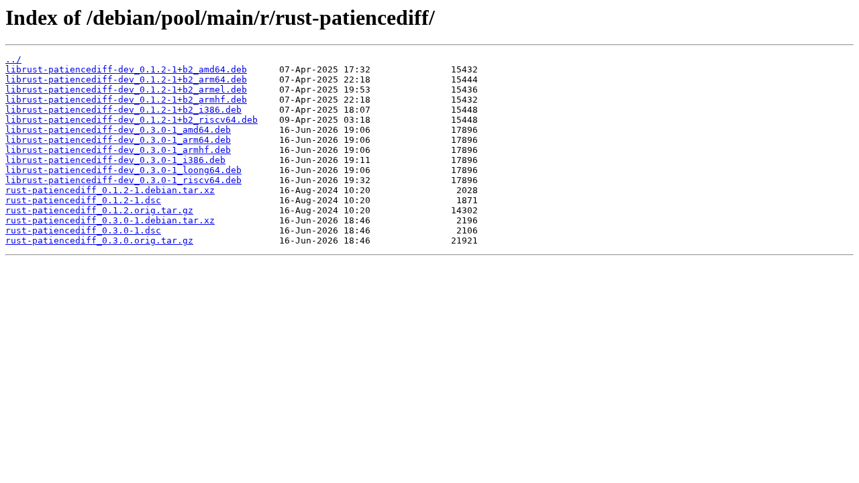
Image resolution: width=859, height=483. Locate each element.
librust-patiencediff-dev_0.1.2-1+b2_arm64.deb (126, 79)
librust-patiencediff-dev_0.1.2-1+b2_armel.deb (126, 90)
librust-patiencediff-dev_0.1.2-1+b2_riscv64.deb (131, 120)
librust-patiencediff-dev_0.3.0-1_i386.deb (115, 160)
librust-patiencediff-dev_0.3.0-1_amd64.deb (118, 130)
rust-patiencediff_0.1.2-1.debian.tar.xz (110, 190)
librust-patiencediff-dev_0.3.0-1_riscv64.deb (123, 180)
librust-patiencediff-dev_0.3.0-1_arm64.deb (118, 140)
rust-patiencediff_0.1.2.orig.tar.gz (99, 210)
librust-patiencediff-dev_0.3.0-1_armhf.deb (118, 150)
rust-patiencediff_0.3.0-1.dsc (83, 230)
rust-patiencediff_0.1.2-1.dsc (83, 200)
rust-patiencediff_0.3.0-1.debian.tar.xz (110, 220)
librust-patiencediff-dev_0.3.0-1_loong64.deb (123, 170)
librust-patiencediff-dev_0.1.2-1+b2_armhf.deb (126, 100)
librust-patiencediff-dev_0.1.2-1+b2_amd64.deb (126, 69)
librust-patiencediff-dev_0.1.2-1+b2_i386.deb (123, 110)
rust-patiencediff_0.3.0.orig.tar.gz (99, 240)
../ (13, 59)
